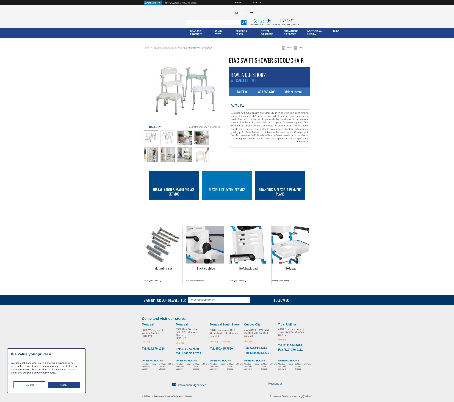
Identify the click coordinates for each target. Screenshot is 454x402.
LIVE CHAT (287, 20)
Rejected (29, 384)
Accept (63, 384)
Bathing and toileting (172, 48)
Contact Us (262, 20)
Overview (237, 105)
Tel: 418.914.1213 (255, 348)
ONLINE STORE (218, 32)
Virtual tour (227, 342)
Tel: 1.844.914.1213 (256, 353)
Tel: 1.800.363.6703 (188, 353)
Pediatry (156, 48)
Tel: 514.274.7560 (187, 349)
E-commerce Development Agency (285, 396)
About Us (256, 2)
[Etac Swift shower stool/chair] (151, 144)
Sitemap (188, 396)
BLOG (336, 31)
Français (257, 13)
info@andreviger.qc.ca (192, 385)
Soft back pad (248, 268)
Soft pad (291, 268)
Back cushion (205, 268)
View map (146, 342)
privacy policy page (44, 372)
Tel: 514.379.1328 (153, 348)
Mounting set (163, 268)
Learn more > (301, 141)
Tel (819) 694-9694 (290, 345)
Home (238, 2)
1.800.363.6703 (265, 91)
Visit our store (293, 91)
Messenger (275, 383)
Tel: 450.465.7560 (221, 348)
